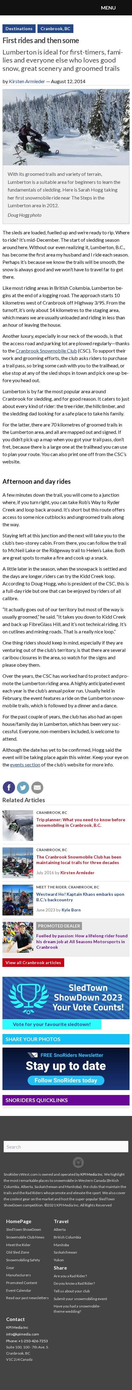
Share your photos (33, 1039)
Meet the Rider (51, 887)
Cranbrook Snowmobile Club (46, 351)
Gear (10, 1267)
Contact (15, 1319)
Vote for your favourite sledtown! (52, 1024)
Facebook (53, 1162)
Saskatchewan (65, 1252)
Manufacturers (18, 1275)
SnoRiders (29, 7)
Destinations (19, 28)
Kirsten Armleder (27, 81)
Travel (61, 1221)
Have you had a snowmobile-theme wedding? (77, 1309)
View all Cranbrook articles (33, 962)
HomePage (18, 1221)
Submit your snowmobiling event (80, 1298)
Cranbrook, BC (55, 28)
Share (60, 1268)
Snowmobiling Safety (23, 1260)
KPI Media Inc (91, 1174)
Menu (124, 7)
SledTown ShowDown (23, 1229)
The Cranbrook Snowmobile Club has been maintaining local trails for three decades (78, 860)
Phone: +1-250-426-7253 (27, 1341)
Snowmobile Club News (25, 1237)
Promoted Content (21, 1282)
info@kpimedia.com (22, 1334)
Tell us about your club (72, 1291)
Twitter (66, 1162)
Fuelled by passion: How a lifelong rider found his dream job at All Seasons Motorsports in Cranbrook (82, 941)
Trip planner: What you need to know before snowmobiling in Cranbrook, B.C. (80, 822)
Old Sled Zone (17, 1252)
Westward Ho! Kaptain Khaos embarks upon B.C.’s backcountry (80, 897)
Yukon (59, 1260)
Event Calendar (18, 1290)
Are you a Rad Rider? (70, 1276)
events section (25, 764)
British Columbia (67, 1237)
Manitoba (61, 1245)
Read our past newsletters (27, 1297)
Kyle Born (71, 909)
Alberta (60, 1229)
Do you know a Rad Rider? (74, 1283)
